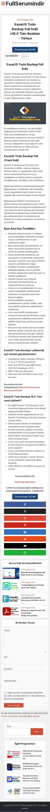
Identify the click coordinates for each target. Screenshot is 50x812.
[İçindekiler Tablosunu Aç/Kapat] (23, 56)
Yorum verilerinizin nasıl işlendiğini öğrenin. (20, 716)
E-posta (8, 669)
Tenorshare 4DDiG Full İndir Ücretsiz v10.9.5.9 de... (31, 790)
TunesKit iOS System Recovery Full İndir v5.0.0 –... (33, 600)
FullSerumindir (25, 3)
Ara (9, 726)
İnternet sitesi (10, 681)
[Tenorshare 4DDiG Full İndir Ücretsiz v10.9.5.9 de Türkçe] (15, 791)
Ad (6, 657)
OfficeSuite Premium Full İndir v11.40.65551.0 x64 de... (32, 754)
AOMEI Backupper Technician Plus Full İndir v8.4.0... (32, 766)
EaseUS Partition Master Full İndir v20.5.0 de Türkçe (31, 778)
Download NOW (25, 49)
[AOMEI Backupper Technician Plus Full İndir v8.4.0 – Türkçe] (15, 767)
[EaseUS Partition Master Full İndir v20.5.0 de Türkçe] (15, 779)
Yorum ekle (33, 43)
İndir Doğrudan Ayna (25, 482)
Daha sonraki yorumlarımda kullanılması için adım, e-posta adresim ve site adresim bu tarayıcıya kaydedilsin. (24, 695)
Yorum (7, 630)
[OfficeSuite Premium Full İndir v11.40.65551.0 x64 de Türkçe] (15, 754)
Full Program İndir (25, 20)
